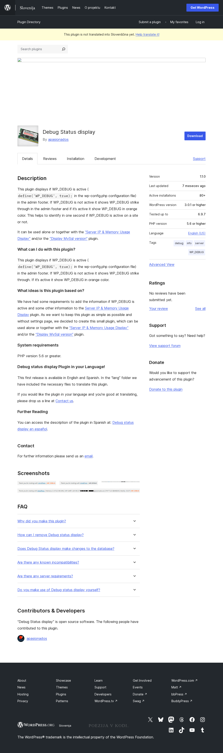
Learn (99, 680)
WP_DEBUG (196, 252)
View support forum (165, 345)
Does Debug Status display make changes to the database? (65, 549)
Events (138, 687)
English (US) (197, 233)
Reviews (50, 158)
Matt (176, 687)
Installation (75, 158)
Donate (140, 694)
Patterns (62, 701)
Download (195, 136)
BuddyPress (182, 701)
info (189, 243)
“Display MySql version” (69, 238)
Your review (158, 308)
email (88, 456)
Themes (62, 687)
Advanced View (161, 264)
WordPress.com (184, 680)
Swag (139, 701)
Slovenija (65, 725)
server (199, 243)
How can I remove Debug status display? (50, 535)
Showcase (63, 680)
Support (199, 158)
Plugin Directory (29, 22)
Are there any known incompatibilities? (48, 562)
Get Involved (142, 680)
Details (27, 158)
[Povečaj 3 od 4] (134, 487)
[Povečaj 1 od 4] (50, 487)
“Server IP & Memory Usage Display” (98, 328)
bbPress (179, 694)
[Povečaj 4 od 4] (134, 494)
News (21, 687)
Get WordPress (203, 7)
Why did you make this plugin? (41, 521)
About (21, 680)
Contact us (64, 401)
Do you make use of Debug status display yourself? (58, 590)
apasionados (58, 139)
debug (179, 243)
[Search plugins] (63, 49)
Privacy (22, 701)
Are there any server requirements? (45, 576)
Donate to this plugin (165, 389)
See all (200, 308)
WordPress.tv (106, 701)
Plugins (61, 694)
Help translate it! (147, 34)
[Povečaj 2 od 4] (92, 487)
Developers (103, 694)
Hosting (23, 694)
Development (105, 158)
